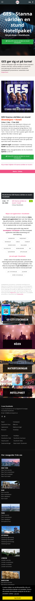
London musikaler (6, 564)
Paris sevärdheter (6, 517)
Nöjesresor (4, 72)
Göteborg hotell (5, 543)
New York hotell (5, 476)
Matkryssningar (17, 427)
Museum (3, 429)
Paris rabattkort (5, 519)
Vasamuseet (5, 441)
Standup (27, 241)
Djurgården (11, 252)
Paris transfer (5, 515)
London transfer (6, 560)
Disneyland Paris (6, 521)
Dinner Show (12, 245)
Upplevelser (23, 252)
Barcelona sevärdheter (8, 584)
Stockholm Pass (5, 424)
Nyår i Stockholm (17, 275)
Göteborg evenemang (7, 541)
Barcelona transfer (6, 582)
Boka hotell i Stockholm (20, 443)
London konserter (6, 566)
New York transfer (6, 470)
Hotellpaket (16, 422)
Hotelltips (16, 435)
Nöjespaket (23, 238)
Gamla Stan (4, 435)
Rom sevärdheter (6, 494)
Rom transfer (5, 492)
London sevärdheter (7, 562)
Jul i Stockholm (12, 271)
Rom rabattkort (5, 496)
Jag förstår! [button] (17, 598)
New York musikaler (7, 474)
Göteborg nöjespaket (7, 539)
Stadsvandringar (6, 443)
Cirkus (18, 241)
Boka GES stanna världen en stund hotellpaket (18, 157)
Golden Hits (7, 248)
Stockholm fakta (18, 441)
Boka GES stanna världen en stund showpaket (18, 42)
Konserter (11, 238)
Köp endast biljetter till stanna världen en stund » (17, 165)
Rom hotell (4, 498)
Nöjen (3, 422)
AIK (30, 248)
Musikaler (8, 241)
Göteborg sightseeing (7, 537)
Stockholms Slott (6, 438)
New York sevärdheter (7, 472)
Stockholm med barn (20, 438)
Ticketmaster (20, 294)
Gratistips (16, 429)
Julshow (24, 271)
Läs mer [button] (16, 593)
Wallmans (24, 245)
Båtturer (15, 424)
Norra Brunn (20, 248)
